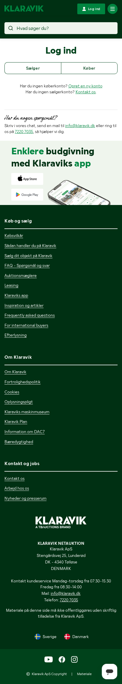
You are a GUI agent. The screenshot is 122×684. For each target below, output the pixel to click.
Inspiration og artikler (24, 305)
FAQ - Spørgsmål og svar (27, 265)
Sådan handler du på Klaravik (30, 245)
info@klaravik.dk (80, 125)
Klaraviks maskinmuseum (26, 411)
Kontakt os (86, 91)
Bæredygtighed (18, 441)
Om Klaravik (15, 371)
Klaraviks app (16, 295)
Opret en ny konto (85, 86)
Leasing (11, 285)
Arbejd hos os (16, 488)
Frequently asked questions (29, 315)
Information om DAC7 (24, 431)
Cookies (11, 392)
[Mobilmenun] (112, 9)
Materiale (84, 674)
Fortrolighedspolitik (22, 381)
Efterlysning (15, 335)
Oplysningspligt (18, 401)
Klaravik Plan (15, 421)
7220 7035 (24, 131)
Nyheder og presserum (25, 498)
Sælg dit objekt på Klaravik (28, 255)
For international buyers (26, 325)
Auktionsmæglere (20, 275)
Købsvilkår (13, 235)
